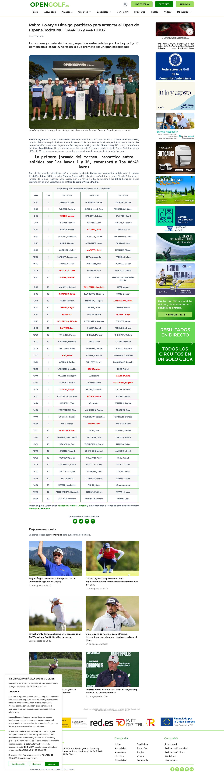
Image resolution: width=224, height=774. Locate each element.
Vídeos (167, 12)
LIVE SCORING (142, 4)
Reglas (154, 12)
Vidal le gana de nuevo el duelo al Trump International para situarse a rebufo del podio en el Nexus (111, 637)
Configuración (18, 764)
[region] (33, 721)
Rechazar (36, 764)
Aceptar (52, 764)
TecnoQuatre (69, 769)
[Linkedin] (187, 769)
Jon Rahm (122, 12)
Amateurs (67, 12)
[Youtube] (192, 769)
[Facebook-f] (172, 769)
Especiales (102, 12)
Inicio (35, 12)
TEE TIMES (164, 4)
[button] (125, 4)
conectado (56, 534)
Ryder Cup (139, 12)
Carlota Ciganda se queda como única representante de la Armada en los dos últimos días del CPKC (112, 581)
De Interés (182, 12)
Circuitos (83, 12)
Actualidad (50, 12)
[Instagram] (177, 769)
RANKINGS (185, 4)
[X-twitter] (182, 769)
